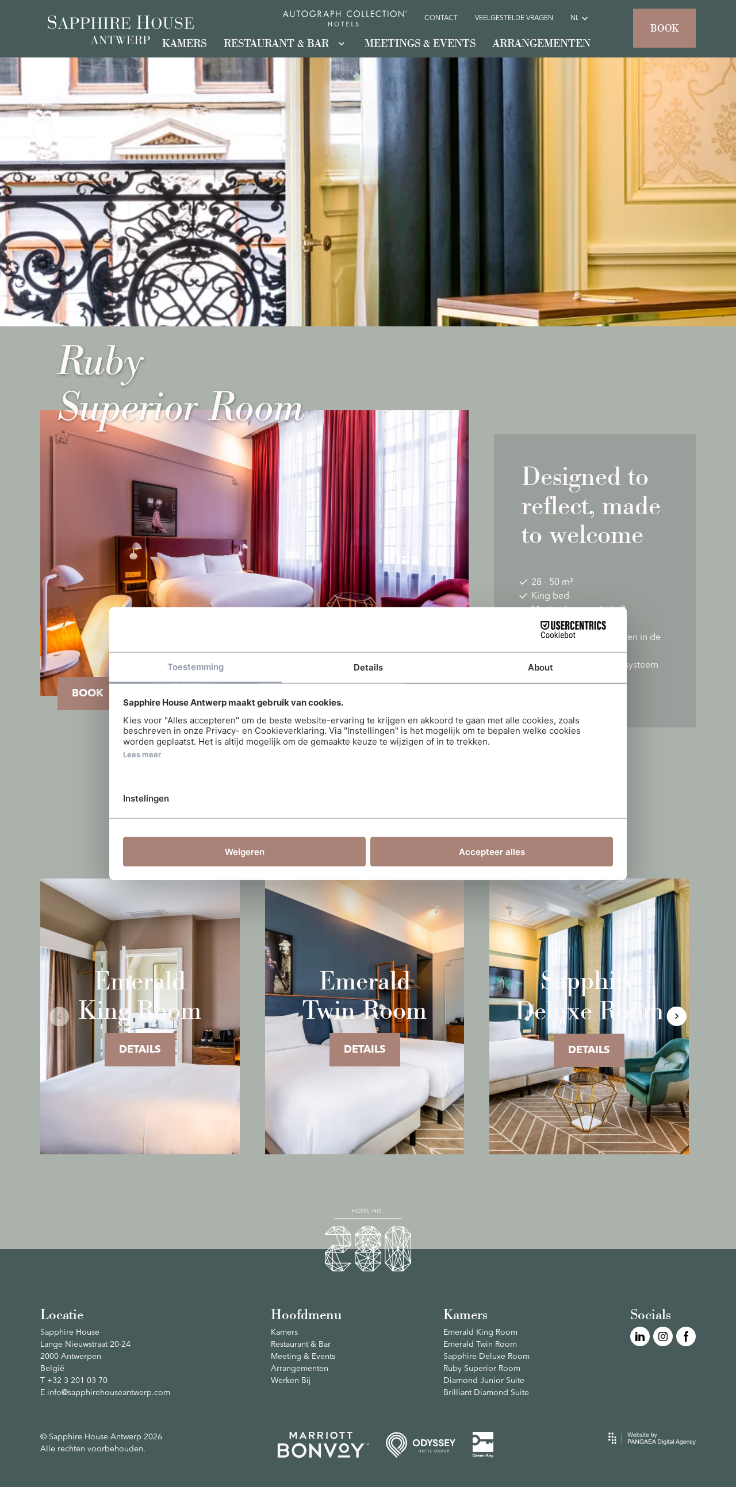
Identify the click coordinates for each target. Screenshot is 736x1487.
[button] (664, 28)
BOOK (87, 693)
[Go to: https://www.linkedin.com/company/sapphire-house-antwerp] (640, 1336)
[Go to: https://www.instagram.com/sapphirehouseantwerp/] (663, 1336)
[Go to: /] (121, 31)
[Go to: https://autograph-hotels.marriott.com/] (345, 18)
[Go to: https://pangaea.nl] (652, 1438)
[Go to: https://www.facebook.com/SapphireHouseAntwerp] (686, 1336)
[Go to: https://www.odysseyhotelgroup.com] (421, 1445)
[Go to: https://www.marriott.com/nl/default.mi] (323, 1444)
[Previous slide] (59, 1016)
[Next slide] (676, 1016)
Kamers (465, 1314)
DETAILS (140, 1050)
